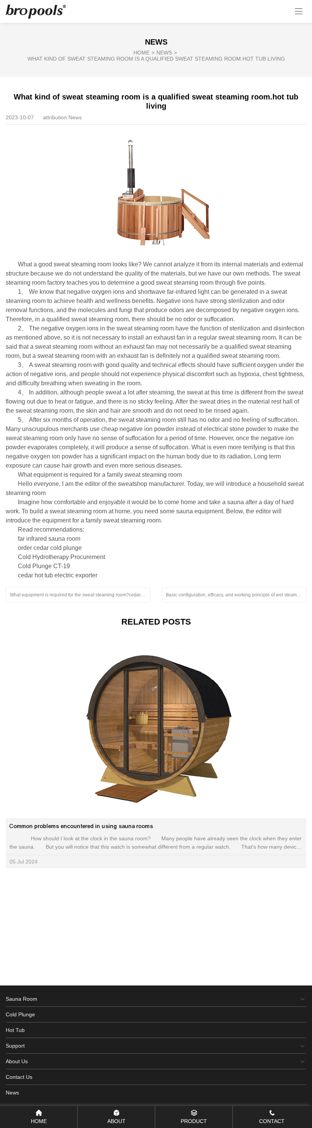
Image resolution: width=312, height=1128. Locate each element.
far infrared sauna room (49, 538)
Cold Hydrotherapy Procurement (61, 557)
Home (144, 53)
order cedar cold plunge (50, 548)
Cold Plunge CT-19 (44, 566)
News (166, 53)
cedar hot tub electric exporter (57, 575)
